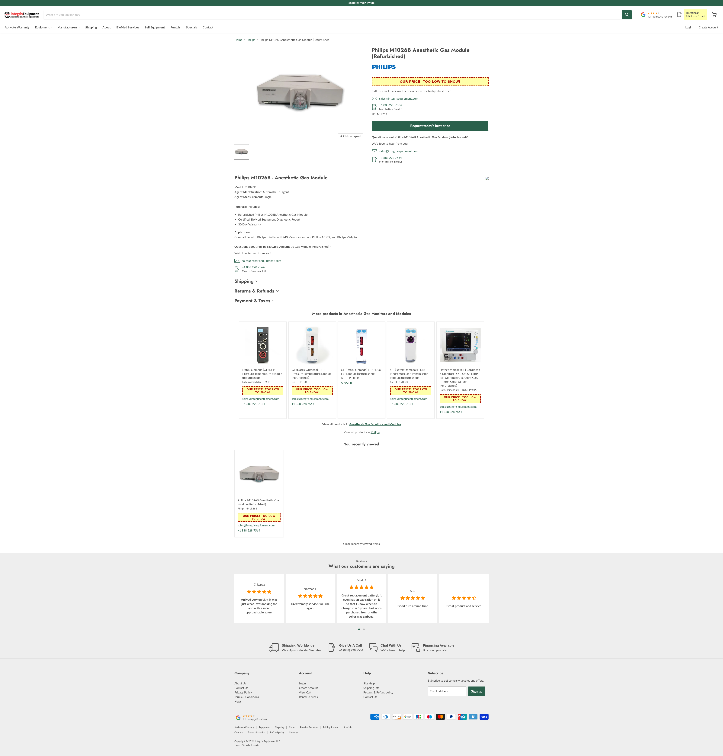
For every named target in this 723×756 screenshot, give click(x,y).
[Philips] (384, 71)
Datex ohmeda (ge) (252, 381)
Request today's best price (430, 126)
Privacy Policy (243, 692)
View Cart (305, 692)
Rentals (175, 27)
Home (238, 39)
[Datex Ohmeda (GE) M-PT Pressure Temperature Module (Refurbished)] (262, 345)
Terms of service (256, 732)
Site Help (369, 683)
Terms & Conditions (246, 697)
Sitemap (293, 732)
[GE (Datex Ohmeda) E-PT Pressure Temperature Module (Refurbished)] (312, 345)
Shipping (91, 27)
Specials (191, 27)
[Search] (627, 14)
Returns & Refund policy (378, 692)
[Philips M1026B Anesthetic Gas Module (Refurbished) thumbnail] (241, 151)
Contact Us (241, 688)
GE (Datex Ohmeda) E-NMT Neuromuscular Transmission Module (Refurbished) (409, 373)
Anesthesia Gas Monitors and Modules (375, 424)
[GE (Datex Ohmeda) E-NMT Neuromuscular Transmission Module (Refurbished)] (410, 345)
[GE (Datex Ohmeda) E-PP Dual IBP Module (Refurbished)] (361, 345)
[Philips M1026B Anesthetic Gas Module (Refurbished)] (259, 474)
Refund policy (277, 732)
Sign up (476, 691)
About (106, 27)
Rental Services (308, 697)
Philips (250, 39)
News (238, 701)
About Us (240, 683)
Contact (208, 27)
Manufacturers (67, 27)
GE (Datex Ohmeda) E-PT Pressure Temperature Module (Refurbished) (311, 373)
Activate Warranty (17, 27)
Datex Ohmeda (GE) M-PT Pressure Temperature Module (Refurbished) (262, 373)
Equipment (42, 27)
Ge (293, 381)
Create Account (708, 27)
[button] (359, 629)
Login (688, 27)
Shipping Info (371, 688)
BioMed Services (127, 27)
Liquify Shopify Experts (246, 745)
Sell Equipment (155, 27)
